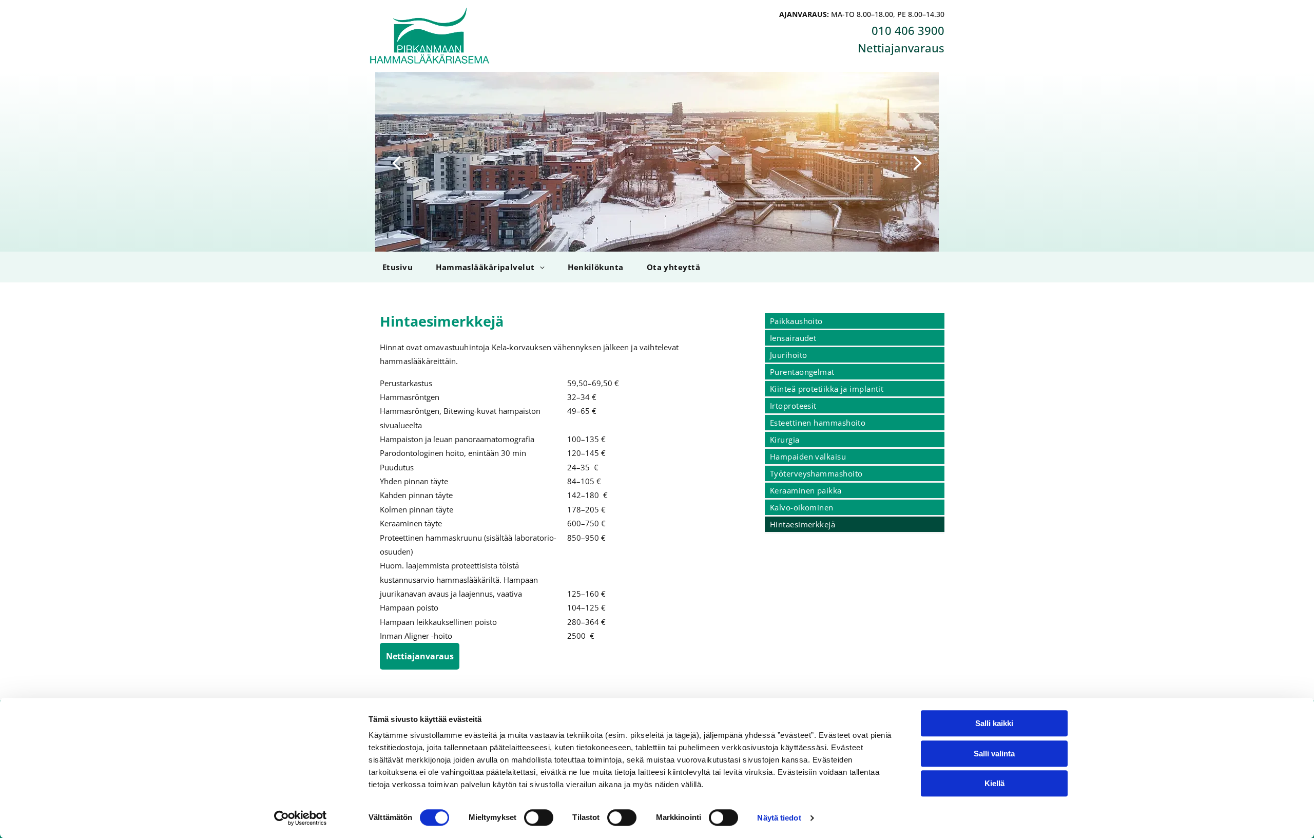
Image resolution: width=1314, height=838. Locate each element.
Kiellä (994, 783)
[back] (396, 162)
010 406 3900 (908, 30)
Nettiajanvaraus (901, 47)
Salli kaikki (994, 723)
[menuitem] (396, 267)
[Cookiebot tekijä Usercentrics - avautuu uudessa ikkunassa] (300, 818)
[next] (918, 162)
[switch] (538, 817)
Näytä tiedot (779, 817)
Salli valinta (994, 753)
